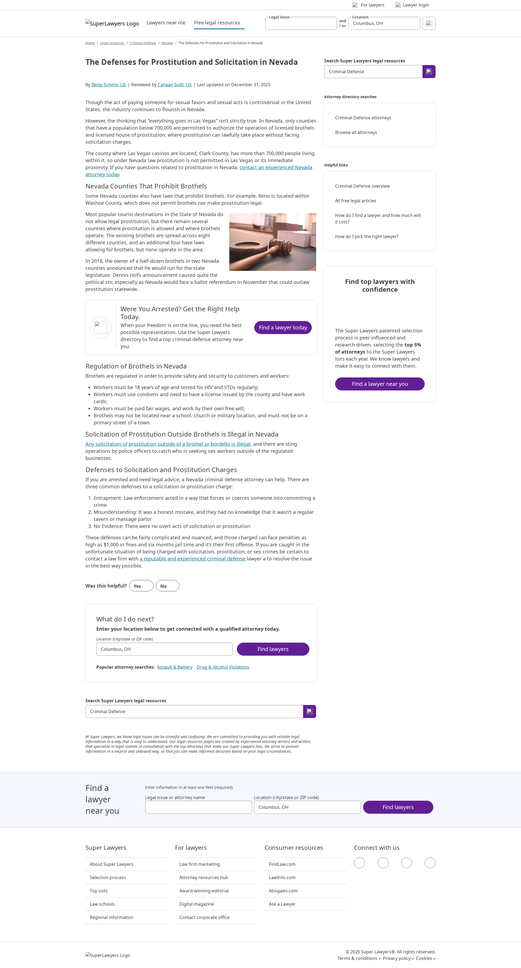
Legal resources (112, 43)
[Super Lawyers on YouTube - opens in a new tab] (406, 862)
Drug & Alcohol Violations (223, 667)
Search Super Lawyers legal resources (125, 701)
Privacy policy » (398, 958)
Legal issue (279, 17)
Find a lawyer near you (380, 383)
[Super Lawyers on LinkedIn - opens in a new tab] (430, 862)
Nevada (167, 43)
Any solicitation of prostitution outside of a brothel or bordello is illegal (167, 444)
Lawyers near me (166, 22)
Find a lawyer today (283, 327)
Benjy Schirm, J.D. (108, 85)
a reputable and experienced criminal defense (193, 558)
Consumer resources (294, 847)
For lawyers (191, 847)
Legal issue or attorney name (175, 797)
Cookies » (426, 958)
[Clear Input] (330, 23)
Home (90, 43)
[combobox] (301, 23)
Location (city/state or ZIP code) (124, 639)
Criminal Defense (143, 43)
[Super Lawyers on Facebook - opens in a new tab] (359, 862)
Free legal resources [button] (219, 22)
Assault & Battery (174, 667)
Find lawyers (273, 649)
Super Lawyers (105, 847)
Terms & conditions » (359, 958)
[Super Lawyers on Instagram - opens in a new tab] (383, 862)
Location (360, 17)
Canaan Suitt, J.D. (175, 85)
